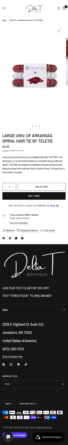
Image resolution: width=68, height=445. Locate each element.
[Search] (59, 8)
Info (5, 310)
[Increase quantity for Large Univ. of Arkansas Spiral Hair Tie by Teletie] (13, 186)
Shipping (5, 150)
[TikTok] (28, 364)
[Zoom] (59, 31)
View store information (18, 223)
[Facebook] (4, 238)
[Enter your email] (62, 384)
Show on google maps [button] (12, 356)
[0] (64, 8)
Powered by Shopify (44, 427)
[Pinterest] (11, 238)
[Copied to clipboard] (23, 238)
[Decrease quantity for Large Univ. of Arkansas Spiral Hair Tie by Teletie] (5, 186)
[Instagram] (13, 364)
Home (4, 20)
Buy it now (34, 195)
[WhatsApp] (17, 238)
